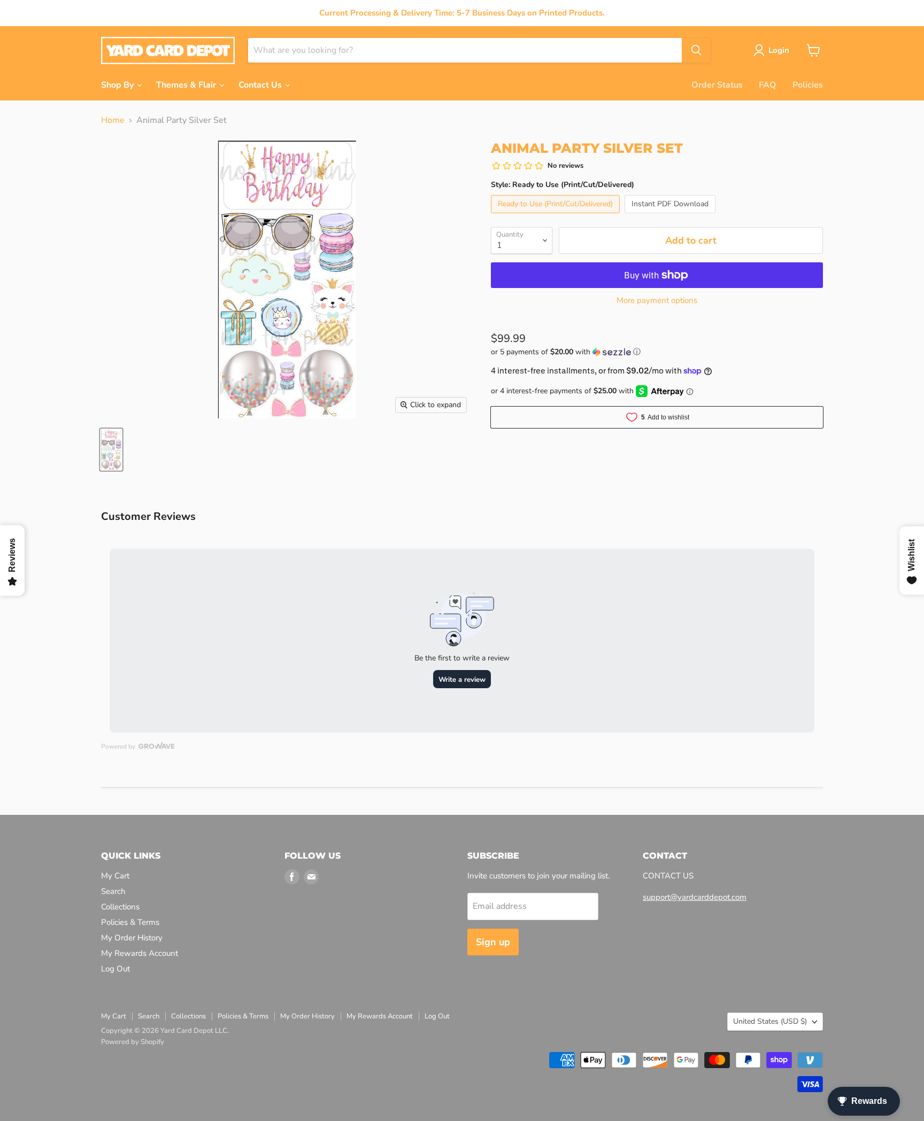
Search (113, 891)
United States (770, 1021)
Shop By (118, 85)
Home (113, 120)
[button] (657, 352)
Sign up (493, 942)
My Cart (115, 875)
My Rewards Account (139, 953)
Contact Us (261, 85)
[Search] (696, 50)
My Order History (132, 937)
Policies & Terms (130, 922)
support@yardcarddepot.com (694, 897)
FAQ (767, 85)
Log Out (115, 968)
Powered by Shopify (132, 1042)
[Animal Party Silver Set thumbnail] (111, 450)
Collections (120, 906)
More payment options (657, 300)
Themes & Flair (187, 85)
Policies (807, 85)
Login (778, 50)
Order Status (717, 85)
